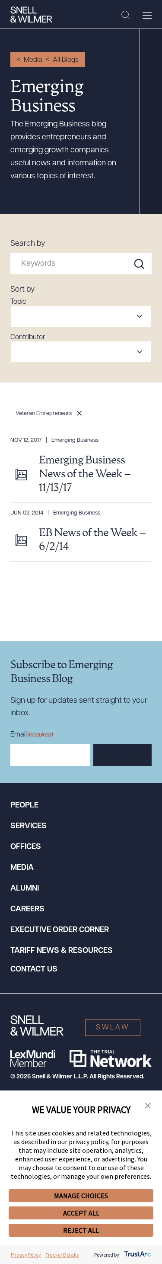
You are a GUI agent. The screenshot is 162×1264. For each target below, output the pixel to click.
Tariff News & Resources (61, 951)
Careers (27, 909)
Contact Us (33, 970)
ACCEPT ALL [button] (81, 1213)
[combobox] (81, 316)
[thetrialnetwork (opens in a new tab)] (111, 1058)
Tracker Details (62, 1254)
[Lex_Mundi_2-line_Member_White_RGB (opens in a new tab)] (32, 1058)
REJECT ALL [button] (81, 1230)
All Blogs (66, 60)
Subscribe (122, 755)
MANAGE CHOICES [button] (81, 1195)
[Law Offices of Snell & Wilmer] (31, 14)
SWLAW (113, 1027)
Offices (25, 847)
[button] (147, 1106)
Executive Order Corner (59, 930)
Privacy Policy (26, 1254)
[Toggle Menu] (147, 15)
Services (28, 826)
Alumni (24, 889)
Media (33, 60)
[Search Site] (125, 15)
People (24, 806)
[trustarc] (137, 1255)
